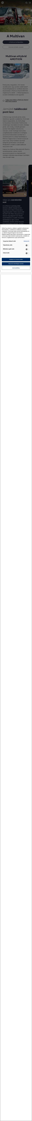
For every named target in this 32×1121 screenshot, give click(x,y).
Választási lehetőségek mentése (16, 263)
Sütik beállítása (16, 267)
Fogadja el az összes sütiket (16, 259)
